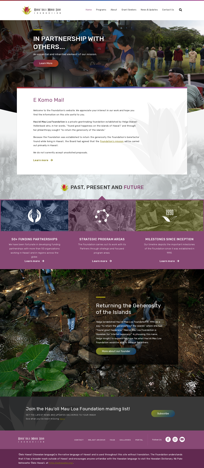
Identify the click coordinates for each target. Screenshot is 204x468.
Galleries (125, 440)
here (62, 419)
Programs (101, 10)
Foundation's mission (112, 141)
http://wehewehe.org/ (61, 463)
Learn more (48, 160)
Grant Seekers (129, 10)
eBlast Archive (96, 440)
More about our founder (116, 351)
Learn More (48, 63)
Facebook (168, 439)
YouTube (182, 439)
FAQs (112, 440)
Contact (79, 440)
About (114, 10)
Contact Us (168, 10)
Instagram (175, 439)
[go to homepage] (41, 10)
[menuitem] (89, 11)
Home (89, 10)
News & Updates (149, 10)
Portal (139, 440)
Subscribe (163, 413)
